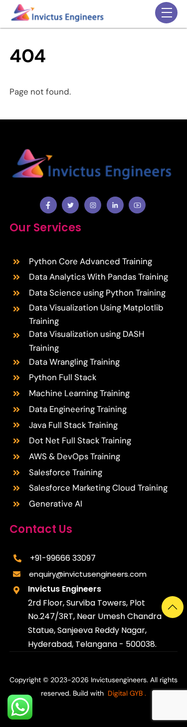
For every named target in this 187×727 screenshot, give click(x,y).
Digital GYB (125, 693)
